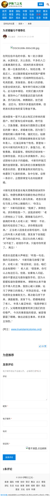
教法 (45, 11)
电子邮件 (7, 419)
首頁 (20, 24)
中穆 (25, 11)
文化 (31, 18)
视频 (4, 18)
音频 (45, 14)
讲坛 (18, 14)
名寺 (38, 18)
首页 (4, 11)
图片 (11, 18)
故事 (38, 14)
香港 (11, 11)
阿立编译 (11, 37)
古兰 (4, 14)
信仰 (31, 11)
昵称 (5, 406)
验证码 (6, 444)
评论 (5, 376)
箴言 (25, 18)
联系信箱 (4, 495)
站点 (5, 431)
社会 (31, 14)
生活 (25, 14)
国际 (18, 11)
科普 (45, 18)
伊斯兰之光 (28, 477)
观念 (18, 18)
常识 (38, 11)
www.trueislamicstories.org (26, 329)
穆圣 (11, 14)
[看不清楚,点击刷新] (36, 449)
